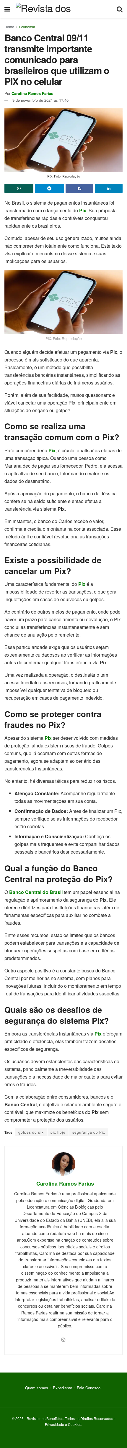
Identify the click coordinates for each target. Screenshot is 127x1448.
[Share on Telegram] (49, 188)
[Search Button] (120, 9)
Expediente (62, 1388)
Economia (27, 26)
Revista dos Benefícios (45, 1418)
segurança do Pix (88, 1132)
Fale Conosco (88, 1388)
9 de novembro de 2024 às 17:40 (40, 100)
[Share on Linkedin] (109, 188)
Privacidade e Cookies (63, 1424)
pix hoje (58, 1132)
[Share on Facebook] (79, 188)
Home (9, 26)
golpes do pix (31, 1132)
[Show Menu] (7, 9)
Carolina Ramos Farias (32, 93)
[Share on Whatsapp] (18, 188)
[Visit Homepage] (63, 9)
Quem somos (36, 1388)
